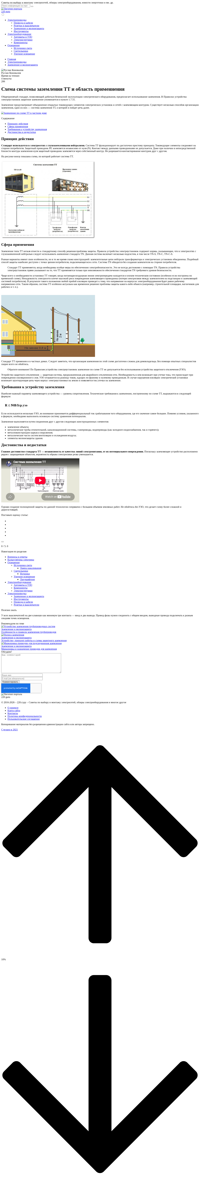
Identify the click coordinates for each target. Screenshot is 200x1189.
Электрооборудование (19, 34)
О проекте (13, 707)
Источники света (23, 48)
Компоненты (21, 42)
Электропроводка (17, 20)
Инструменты (21, 31)
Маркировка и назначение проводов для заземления (29, 649)
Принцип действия (18, 123)
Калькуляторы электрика (21, 559)
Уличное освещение (24, 53)
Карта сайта (14, 710)
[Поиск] (32, 6)
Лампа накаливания (30, 568)
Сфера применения (18, 126)
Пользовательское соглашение (24, 719)
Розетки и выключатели (26, 25)
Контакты (13, 713)
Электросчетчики (23, 39)
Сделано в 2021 (9, 729)
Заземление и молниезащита (29, 28)
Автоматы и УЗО (23, 37)
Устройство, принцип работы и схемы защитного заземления (34, 640)
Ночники (25, 573)
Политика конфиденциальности (25, 716)
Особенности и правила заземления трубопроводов (28, 632)
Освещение (14, 45)
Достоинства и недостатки (22, 132)
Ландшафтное (27, 579)
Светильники (21, 51)
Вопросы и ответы (17, 556)
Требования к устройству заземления (27, 129)
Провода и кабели (23, 22)
